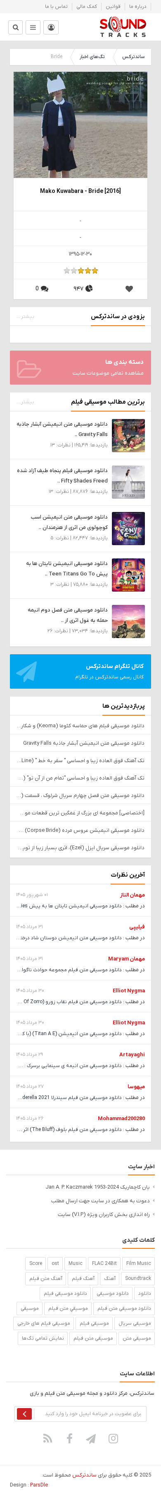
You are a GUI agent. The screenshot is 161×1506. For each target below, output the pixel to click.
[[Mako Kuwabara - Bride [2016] (80, 138)
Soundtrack (138, 1278)
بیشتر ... (25, 316)
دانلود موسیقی (113, 1293)
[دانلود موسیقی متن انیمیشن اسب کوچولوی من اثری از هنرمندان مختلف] (128, 528)
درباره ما (138, 6)
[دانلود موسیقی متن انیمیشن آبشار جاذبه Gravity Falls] (128, 435)
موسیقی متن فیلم (93, 1338)
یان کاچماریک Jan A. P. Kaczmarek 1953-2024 (97, 1187)
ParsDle (39, 1485)
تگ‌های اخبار (92, 57)
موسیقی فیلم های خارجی (43, 1323)
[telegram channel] (91, 1438)
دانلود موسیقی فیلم (65, 1293)
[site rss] (48, 1438)
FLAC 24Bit (104, 1263)
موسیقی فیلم (94, 1323)
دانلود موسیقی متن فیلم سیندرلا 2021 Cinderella (68, 1097)
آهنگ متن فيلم (45, 1278)
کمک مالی (86, 6)
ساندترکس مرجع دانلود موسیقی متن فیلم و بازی (123, 27)
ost (55, 1263)
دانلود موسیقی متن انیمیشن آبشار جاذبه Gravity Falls (83, 743)
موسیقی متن (137, 1338)
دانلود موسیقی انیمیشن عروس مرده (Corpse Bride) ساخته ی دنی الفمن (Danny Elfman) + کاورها (80, 830)
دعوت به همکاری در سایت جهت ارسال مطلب (100, 1200)
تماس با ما (56, 6)
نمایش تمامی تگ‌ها (43, 1338)
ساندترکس (133, 57)
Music (76, 1263)
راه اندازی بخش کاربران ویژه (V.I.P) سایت (104, 1214)
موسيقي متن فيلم (68, 1308)
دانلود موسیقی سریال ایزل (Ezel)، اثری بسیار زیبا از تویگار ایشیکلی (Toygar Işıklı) (80, 847)
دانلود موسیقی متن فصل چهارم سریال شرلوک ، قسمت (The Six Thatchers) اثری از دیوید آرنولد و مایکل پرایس (80, 795)
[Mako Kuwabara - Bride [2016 (80, 191)
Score (35, 1263)
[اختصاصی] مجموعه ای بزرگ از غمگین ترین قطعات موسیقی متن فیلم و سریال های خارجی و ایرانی (80, 812)
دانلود (144, 1293)
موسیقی (30, 1308)
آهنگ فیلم (83, 1278)
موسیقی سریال (134, 1323)
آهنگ (110, 1278)
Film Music (138, 1263)
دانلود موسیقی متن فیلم (124, 1308)
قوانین (113, 6)
